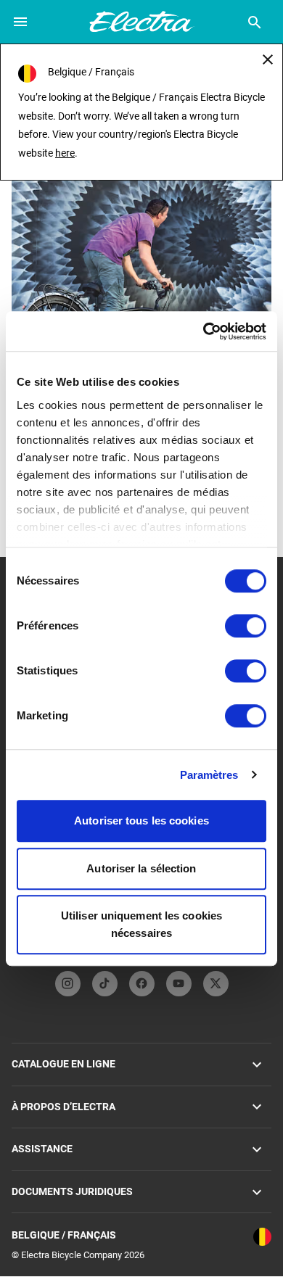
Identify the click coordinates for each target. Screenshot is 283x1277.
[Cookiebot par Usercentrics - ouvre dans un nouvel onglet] (203, 331)
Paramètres (209, 775)
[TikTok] (105, 983)
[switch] (245, 625)
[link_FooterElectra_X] (216, 983)
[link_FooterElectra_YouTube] (179, 983)
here (65, 153)
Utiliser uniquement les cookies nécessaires (141, 924)
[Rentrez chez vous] (141, 233)
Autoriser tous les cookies (141, 820)
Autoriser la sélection (141, 868)
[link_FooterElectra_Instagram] (68, 983)
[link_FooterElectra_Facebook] (142, 983)
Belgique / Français (64, 1235)
